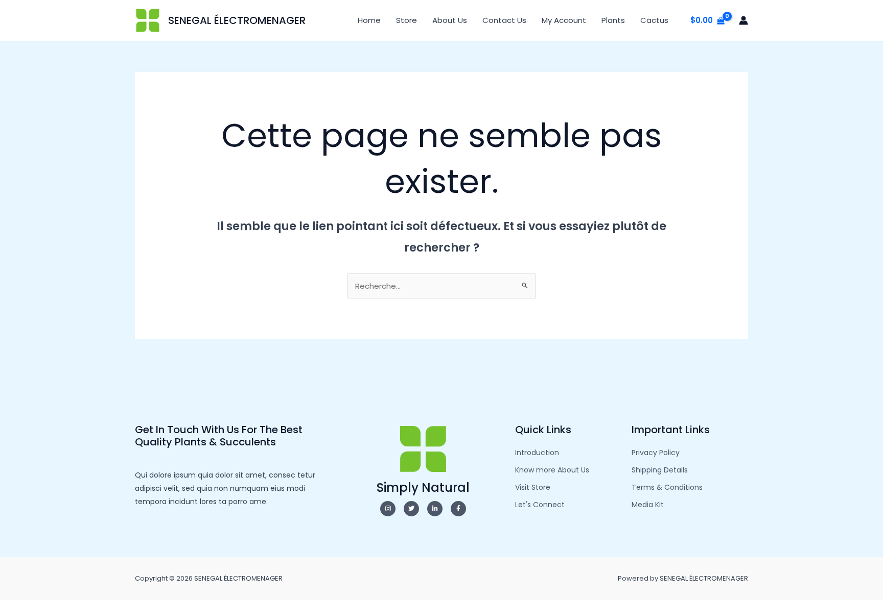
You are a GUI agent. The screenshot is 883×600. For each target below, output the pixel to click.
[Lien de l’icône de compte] (743, 20)
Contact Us (504, 20)
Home (369, 20)
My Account (564, 20)
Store (406, 20)
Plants (613, 20)
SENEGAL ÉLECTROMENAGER (237, 20)
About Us (449, 20)
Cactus (654, 20)
